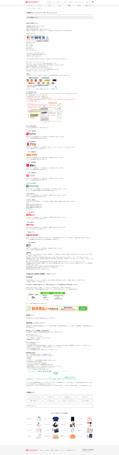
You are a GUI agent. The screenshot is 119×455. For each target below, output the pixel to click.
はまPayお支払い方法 (34, 196)
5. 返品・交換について (34, 400)
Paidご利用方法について (35, 303)
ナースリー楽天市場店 (31, 343)
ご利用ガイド (71, 2)
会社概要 (56, 450)
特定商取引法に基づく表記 (71, 450)
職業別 (69, 5)
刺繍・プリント (89, 5)
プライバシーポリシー (62, 450)
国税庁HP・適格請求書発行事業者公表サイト (43, 331)
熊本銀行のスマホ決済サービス (36, 205)
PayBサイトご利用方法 (34, 249)
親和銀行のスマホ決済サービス (36, 207)
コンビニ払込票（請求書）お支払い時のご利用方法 (40, 190)
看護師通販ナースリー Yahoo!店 (33, 339)
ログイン (80, 2)
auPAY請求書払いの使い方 (35, 159)
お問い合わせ (47, 450)
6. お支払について (51, 400)
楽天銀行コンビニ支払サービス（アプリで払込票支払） (41, 239)
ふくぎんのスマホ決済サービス (36, 204)
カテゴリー (30, 5)
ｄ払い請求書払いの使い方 (35, 169)
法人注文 (79, 5)
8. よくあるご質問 (84, 400)
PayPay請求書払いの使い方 (35, 138)
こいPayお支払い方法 (34, 218)
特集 (59, 5)
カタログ (76, 2)
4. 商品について (85, 396)
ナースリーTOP (28, 8)
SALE (50, 5)
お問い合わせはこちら (31, 405)
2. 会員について (51, 396)
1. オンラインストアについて (34, 396)
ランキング (40, 5)
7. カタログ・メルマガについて (68, 400)
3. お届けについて (68, 396)
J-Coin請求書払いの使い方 (35, 179)
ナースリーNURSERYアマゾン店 (33, 348)
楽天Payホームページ (34, 148)
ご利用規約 (52, 450)
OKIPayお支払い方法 (34, 228)
